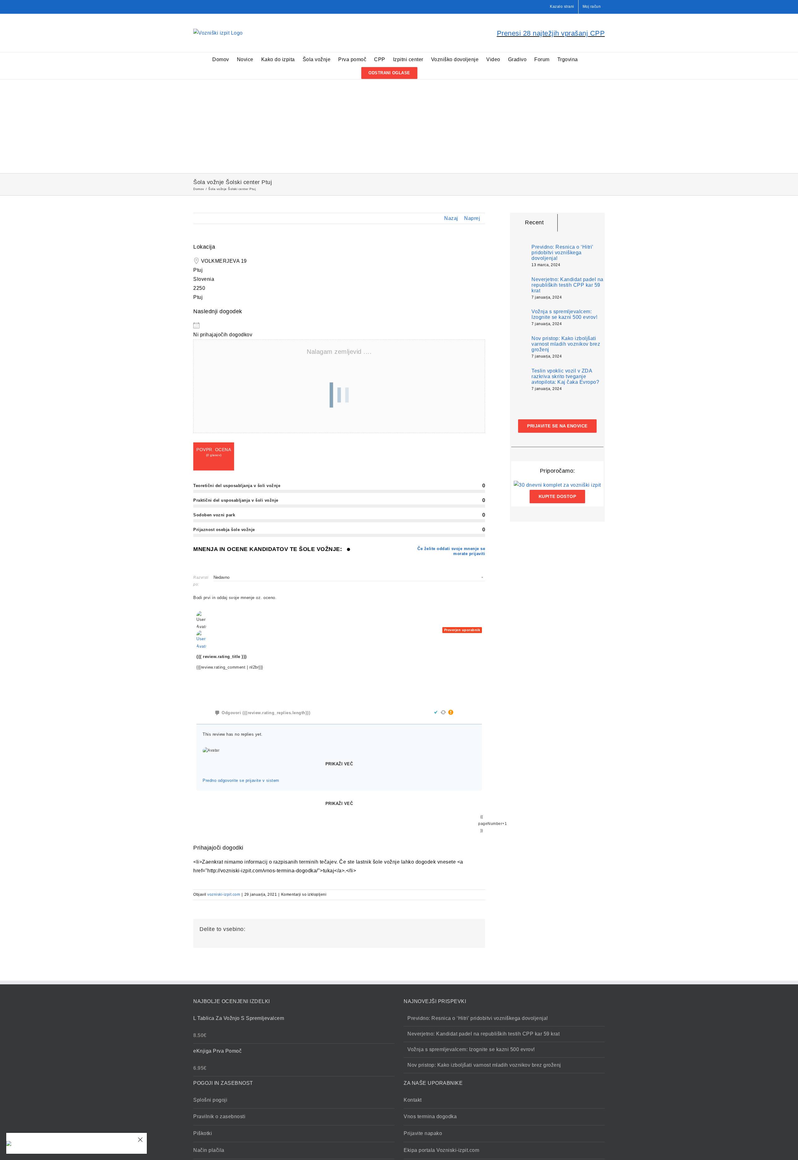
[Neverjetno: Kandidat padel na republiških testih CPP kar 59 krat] (519, 288)
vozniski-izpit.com (223, 894)
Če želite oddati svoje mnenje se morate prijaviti (451, 551)
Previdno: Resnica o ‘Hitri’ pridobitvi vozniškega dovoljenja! (562, 252)
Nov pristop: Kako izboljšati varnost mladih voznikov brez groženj (565, 344)
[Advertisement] (399, 126)
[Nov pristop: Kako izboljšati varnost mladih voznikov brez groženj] (519, 347)
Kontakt (413, 1100)
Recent (534, 222)
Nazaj (451, 218)
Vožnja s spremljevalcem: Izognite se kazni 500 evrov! (564, 314)
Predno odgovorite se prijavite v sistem (241, 780)
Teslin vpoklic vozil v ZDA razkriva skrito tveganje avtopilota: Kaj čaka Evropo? (565, 376)
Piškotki (202, 1133)
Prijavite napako (423, 1133)
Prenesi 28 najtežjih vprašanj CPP (551, 33)
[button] (427, 72)
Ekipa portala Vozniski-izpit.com (441, 1150)
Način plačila (208, 1150)
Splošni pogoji (210, 1100)
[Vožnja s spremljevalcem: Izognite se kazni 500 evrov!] (519, 317)
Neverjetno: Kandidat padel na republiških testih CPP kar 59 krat (567, 285)
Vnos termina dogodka (430, 1116)
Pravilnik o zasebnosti (219, 1116)
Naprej (472, 218)
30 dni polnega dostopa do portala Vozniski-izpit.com (76, 1140)
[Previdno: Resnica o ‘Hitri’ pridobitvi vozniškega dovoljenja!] (519, 254)
